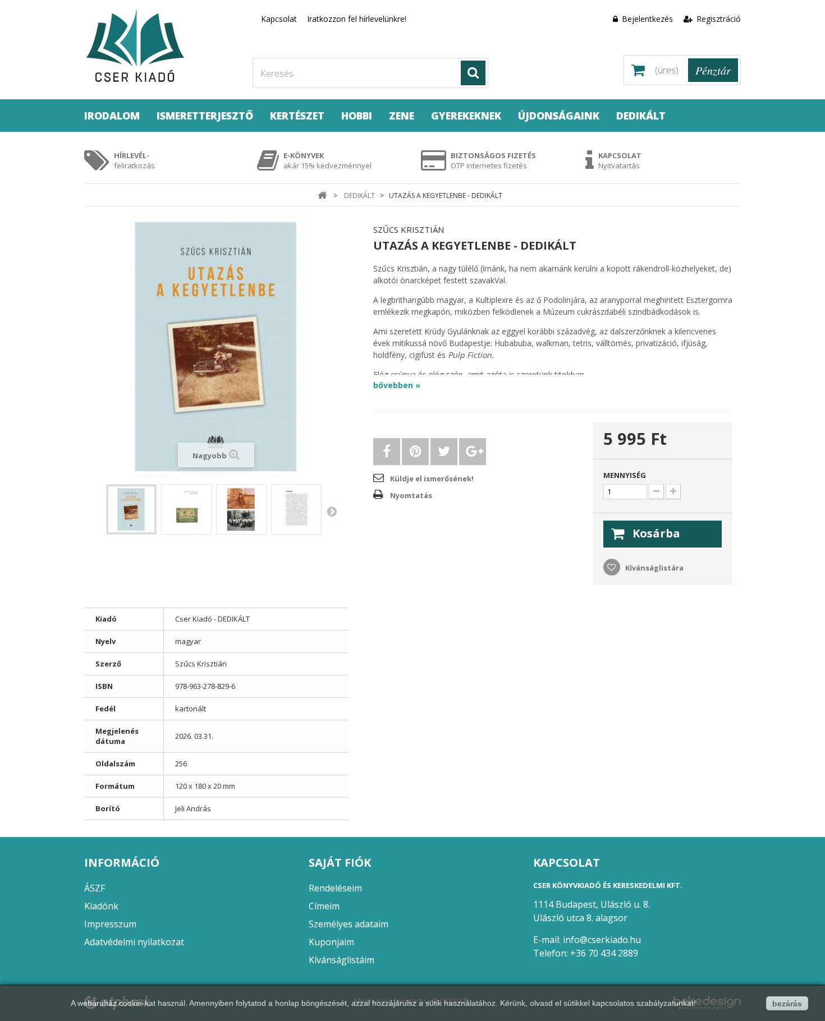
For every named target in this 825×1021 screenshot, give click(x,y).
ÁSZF (94, 888)
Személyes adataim (348, 924)
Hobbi (356, 115)
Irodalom (112, 115)
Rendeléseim (335, 888)
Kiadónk (101, 906)
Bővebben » (396, 385)
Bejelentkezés (647, 18)
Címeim (324, 906)
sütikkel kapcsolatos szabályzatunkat (628, 1003)
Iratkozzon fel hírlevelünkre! (356, 18)
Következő (331, 511)
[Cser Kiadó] (160, 46)
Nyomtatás (411, 495)
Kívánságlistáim (341, 960)
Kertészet (297, 115)
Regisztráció (717, 18)
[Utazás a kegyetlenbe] (131, 509)
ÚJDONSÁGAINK (558, 115)
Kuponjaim (331, 942)
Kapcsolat (279, 18)
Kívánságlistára (654, 568)
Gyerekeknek (466, 115)
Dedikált (641, 115)
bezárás (787, 1003)
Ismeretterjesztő (205, 115)
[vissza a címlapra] (322, 195)
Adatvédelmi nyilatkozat (134, 942)
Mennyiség (624, 475)
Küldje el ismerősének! (432, 478)
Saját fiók (340, 862)
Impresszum (110, 924)
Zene (401, 115)
